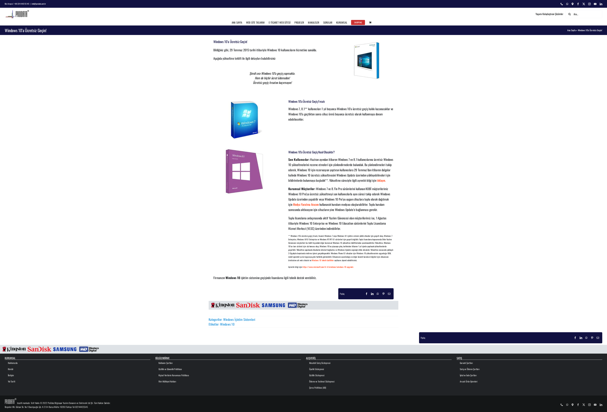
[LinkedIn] (372, 294)
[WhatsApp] (377, 294)
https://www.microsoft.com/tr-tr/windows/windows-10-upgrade (328, 266)
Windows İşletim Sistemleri (239, 319)
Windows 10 (227, 324)
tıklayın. (381, 180)
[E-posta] (389, 294)
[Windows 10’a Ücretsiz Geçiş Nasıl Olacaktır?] (245, 148)
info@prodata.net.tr (38, 3)
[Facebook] (366, 294)
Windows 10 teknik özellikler (323, 260)
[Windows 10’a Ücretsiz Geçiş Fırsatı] (245, 98)
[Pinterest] (383, 294)
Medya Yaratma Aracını (306, 204)
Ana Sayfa (571, 30)
